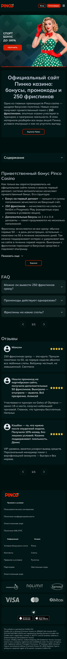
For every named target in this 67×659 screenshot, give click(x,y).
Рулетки (35, 560)
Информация (12, 539)
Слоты (34, 552)
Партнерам (9, 567)
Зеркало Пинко (33, 132)
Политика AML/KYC (13, 530)
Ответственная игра (13, 523)
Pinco (33, 546)
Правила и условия (15, 503)
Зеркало (33, 263)
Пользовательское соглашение (19, 509)
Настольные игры (39, 567)
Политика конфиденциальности (19, 516)
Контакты (8, 552)
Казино (37, 539)
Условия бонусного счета (16, 546)
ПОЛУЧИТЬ (12, 48)
